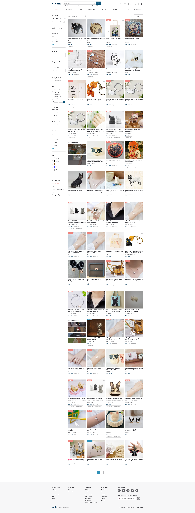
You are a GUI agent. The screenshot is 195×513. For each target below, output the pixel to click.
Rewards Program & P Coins (91, 502)
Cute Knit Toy (71, 463)
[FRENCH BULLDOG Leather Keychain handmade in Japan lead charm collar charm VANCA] (96, 89)
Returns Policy (88, 500)
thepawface (109, 313)
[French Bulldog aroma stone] (115, 419)
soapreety (108, 432)
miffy (53, 186)
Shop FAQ (70, 491)
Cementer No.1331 (110, 133)
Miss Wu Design (72, 72)
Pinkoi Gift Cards (55, 494)
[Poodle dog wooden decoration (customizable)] (134, 150)
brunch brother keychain (58, 189)
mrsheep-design (110, 402)
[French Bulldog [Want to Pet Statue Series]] (134, 120)
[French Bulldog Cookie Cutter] (115, 449)
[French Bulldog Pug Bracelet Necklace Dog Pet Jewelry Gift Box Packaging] (134, 59)
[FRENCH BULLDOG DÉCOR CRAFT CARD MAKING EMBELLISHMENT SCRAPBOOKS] (134, 300)
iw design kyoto (72, 103)
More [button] (53, 44)
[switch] (59, 18)
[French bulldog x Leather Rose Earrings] (77, 269)
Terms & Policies (88, 496)
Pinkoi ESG (103, 494)
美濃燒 (97, 5)
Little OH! (127, 72)
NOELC (127, 42)
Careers (103, 498)
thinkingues (128, 133)
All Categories (55, 489)
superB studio (90, 283)
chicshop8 (108, 42)
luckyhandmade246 (130, 313)
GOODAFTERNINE (92, 224)
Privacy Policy (88, 498)
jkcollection (71, 283)
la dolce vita (66, 5)
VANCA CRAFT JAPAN (92, 103)
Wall (53, 496)
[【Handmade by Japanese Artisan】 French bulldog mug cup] (115, 358)
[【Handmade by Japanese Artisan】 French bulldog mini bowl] (96, 150)
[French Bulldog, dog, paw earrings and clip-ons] (134, 419)
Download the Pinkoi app (128, 498)
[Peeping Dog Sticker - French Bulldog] (96, 269)
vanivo (69, 42)
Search (98, 3)
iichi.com (103, 500)
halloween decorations (90, 5)
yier (70, 5)
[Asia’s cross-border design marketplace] (56, 4)
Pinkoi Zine (54, 491)
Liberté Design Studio (111, 72)
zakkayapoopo (109, 255)
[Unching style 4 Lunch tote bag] (115, 241)
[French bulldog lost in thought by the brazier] (115, 180)
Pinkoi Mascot (104, 496)
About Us (103, 489)
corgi (53, 192)
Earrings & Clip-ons (57, 195)
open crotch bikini (76, 5)
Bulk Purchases (88, 491)
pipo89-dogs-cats (129, 463)
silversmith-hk (90, 341)
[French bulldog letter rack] (115, 59)
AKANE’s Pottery (91, 163)
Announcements (88, 494)
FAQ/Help (87, 489)
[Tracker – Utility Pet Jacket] (77, 180)
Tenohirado (109, 194)
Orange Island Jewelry (92, 72)
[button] (64, 102)
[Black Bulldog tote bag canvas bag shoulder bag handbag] (115, 300)
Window (53, 498)
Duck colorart (90, 463)
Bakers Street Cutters (111, 463)
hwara (82, 5)
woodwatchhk (128, 163)
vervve (69, 194)
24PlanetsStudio (129, 194)
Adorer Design (71, 402)
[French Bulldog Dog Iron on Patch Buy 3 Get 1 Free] (134, 180)
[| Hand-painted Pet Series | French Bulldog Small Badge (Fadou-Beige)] (134, 358)
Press (102, 491)
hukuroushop (128, 372)
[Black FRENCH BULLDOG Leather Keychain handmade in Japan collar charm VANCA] (134, 241)
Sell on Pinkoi (123, 4)
